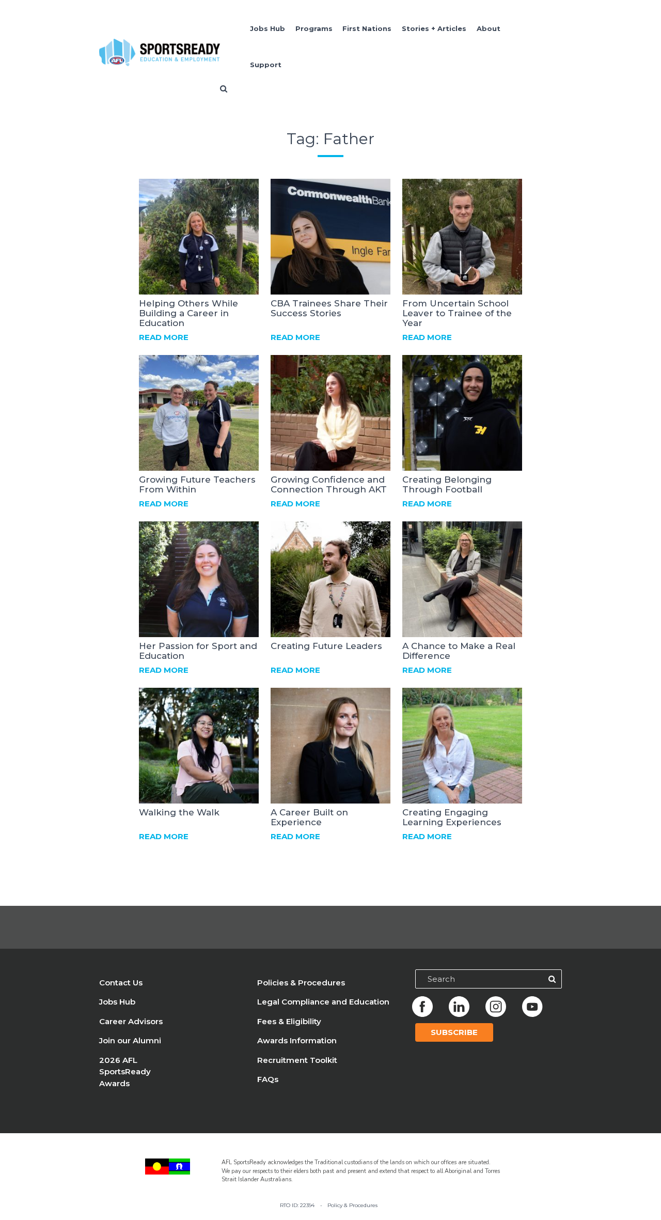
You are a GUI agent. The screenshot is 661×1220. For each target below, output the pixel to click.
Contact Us (121, 982)
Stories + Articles (434, 28)
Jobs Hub (267, 28)
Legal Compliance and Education (323, 1002)
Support (265, 64)
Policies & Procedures (301, 982)
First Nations (366, 28)
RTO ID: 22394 (297, 1205)
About (488, 28)
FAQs (267, 1079)
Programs (314, 28)
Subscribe (454, 1032)
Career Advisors (131, 1021)
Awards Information (297, 1040)
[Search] (552, 979)
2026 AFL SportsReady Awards (125, 1071)
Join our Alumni (130, 1040)
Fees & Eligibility (289, 1021)
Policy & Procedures (352, 1205)
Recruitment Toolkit (297, 1060)
